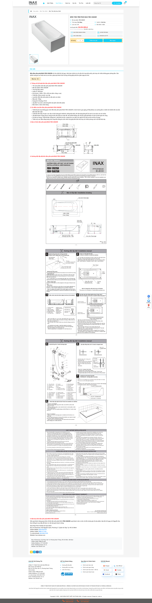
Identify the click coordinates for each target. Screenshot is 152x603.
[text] (103, 3)
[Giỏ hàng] (124, 3)
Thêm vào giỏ (93, 40)
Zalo (149, 298)
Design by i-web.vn (97, 596)
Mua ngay (112, 40)
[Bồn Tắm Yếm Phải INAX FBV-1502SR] (48, 34)
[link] (33, 3)
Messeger (149, 302)
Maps (148, 307)
